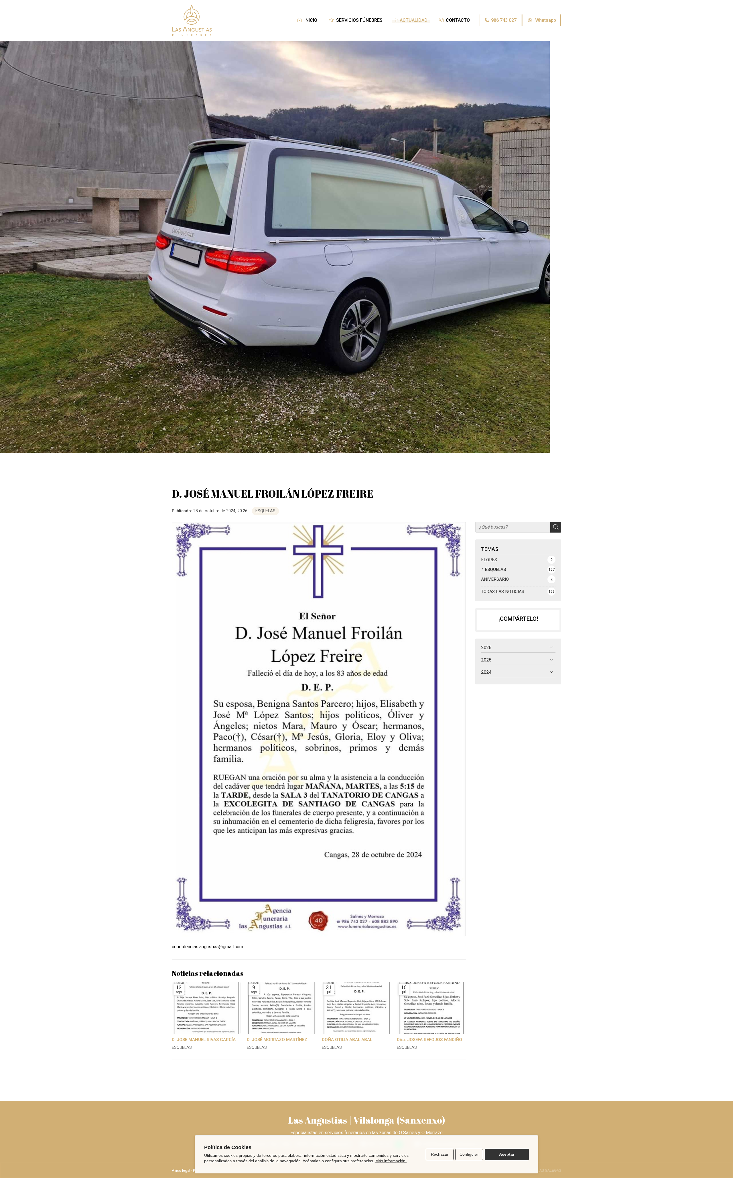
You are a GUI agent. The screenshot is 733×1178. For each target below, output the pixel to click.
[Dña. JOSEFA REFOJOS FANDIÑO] (431, 1008)
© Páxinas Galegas (543, 1171)
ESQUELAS (265, 510)
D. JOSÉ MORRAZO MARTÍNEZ (277, 1039)
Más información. (391, 1161)
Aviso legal (181, 1170)
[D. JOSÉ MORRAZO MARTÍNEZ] (281, 1008)
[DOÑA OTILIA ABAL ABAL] (356, 1008)
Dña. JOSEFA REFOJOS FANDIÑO (429, 1039)
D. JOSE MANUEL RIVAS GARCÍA (204, 1039)
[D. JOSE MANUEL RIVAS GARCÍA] (206, 1008)
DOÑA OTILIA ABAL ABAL (347, 1039)
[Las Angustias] (192, 20)
